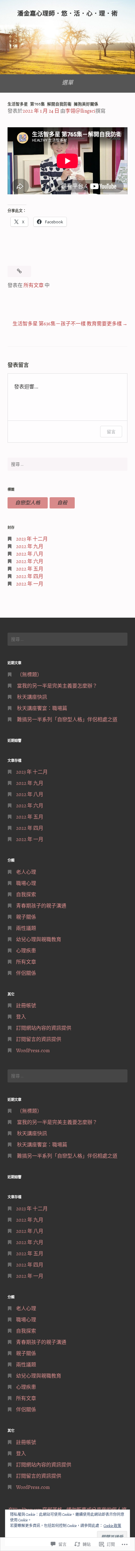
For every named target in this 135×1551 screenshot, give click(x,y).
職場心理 (26, 883)
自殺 (62, 502)
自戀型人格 (27, 502)
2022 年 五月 (29, 569)
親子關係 (26, 917)
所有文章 (34, 285)
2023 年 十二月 (32, 539)
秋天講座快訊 (32, 697)
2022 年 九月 (29, 546)
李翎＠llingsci (80, 111)
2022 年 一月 (29, 584)
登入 (21, 1017)
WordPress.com (33, 1050)
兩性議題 (26, 928)
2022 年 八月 (29, 554)
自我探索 (26, 894)
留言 (111, 431)
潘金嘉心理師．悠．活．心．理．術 (67, 14)
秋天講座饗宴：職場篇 (42, 708)
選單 (67, 82)
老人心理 (26, 872)
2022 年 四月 (29, 576)
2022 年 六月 (29, 561)
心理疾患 (26, 950)
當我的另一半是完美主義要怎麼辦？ (57, 686)
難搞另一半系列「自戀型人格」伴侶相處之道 (67, 719)
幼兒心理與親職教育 (38, 939)
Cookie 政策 (112, 1525)
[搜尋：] (67, 464)
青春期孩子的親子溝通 (41, 905)
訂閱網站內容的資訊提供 (43, 1028)
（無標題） (29, 674)
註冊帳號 (26, 1005)
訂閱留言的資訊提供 (38, 1039)
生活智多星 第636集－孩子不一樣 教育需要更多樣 (67, 323)
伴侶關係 (26, 973)
